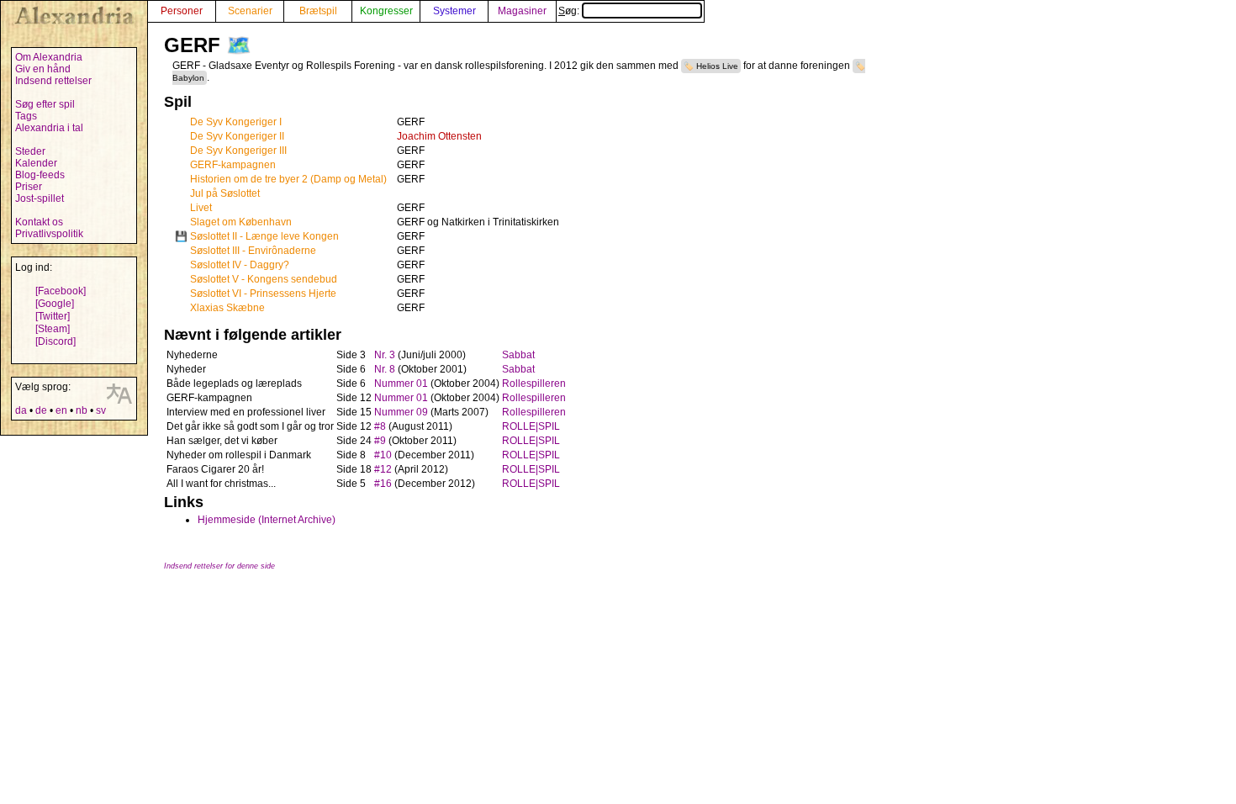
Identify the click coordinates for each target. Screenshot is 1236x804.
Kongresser (386, 11)
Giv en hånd (43, 69)
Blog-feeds (40, 175)
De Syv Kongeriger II (237, 136)
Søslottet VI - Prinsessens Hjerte (263, 293)
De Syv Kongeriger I (236, 122)
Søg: (570, 11)
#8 (380, 426)
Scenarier (250, 11)
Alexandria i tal (49, 128)
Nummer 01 (401, 383)
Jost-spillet (39, 198)
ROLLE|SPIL (531, 426)
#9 (380, 441)
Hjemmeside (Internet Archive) (266, 520)
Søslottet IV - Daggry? (239, 265)
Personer (182, 11)
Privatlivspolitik (49, 234)
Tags (26, 116)
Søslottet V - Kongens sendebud (263, 279)
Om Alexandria (48, 57)
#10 (383, 455)
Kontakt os (39, 222)
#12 (383, 469)
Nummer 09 (401, 412)
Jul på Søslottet (225, 193)
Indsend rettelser (53, 81)
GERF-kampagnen (233, 165)
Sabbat (518, 355)
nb (81, 410)
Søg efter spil (45, 104)
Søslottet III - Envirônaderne (253, 251)
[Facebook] (60, 291)
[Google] (54, 303)
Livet (201, 208)
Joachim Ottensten (439, 136)
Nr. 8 (384, 369)
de (41, 410)
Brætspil (318, 11)
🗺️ (238, 45)
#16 (383, 483)
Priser (28, 187)
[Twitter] (52, 316)
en (61, 410)
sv (101, 410)
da (21, 410)
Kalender (36, 163)
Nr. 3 (384, 355)
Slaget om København (241, 222)
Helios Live (717, 66)
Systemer (454, 11)
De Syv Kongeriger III (238, 150)
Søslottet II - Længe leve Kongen (264, 236)
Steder (30, 151)
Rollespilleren (534, 383)
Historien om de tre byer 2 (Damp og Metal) (288, 179)
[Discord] (55, 341)
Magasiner (522, 11)
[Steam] (52, 329)
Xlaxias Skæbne (227, 308)
